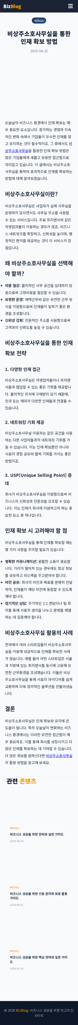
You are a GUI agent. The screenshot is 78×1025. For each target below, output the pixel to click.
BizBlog (22, 1010)
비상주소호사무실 (59, 755)
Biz (12, 6)
